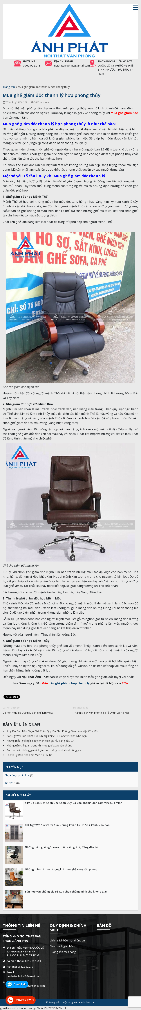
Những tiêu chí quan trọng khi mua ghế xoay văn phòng (39, 745)
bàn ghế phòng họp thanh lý (65, 683)
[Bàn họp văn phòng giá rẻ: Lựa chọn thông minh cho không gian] (14, 899)
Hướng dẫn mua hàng (63, 952)
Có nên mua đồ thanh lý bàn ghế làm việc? (28, 712)
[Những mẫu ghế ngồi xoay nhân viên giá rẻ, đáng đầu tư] (14, 855)
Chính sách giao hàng (62, 946)
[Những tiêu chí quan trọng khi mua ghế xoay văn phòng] (14, 877)
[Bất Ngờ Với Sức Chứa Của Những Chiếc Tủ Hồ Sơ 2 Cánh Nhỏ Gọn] (14, 833)
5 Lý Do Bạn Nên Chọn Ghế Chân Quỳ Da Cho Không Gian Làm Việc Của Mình (53, 731)
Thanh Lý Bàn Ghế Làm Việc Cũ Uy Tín (29, 755)
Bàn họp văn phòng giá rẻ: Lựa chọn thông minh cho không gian (44, 750)
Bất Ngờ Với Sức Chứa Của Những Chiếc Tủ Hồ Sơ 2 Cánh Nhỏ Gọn (46, 736)
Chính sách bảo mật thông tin (67, 940)
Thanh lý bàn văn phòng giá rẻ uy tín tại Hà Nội (101, 712)
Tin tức (9, 783)
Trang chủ (9, 87)
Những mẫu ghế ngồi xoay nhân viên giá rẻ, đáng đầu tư (39, 740)
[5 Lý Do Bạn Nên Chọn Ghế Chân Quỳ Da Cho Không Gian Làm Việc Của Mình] (14, 810)
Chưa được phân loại (17, 775)
